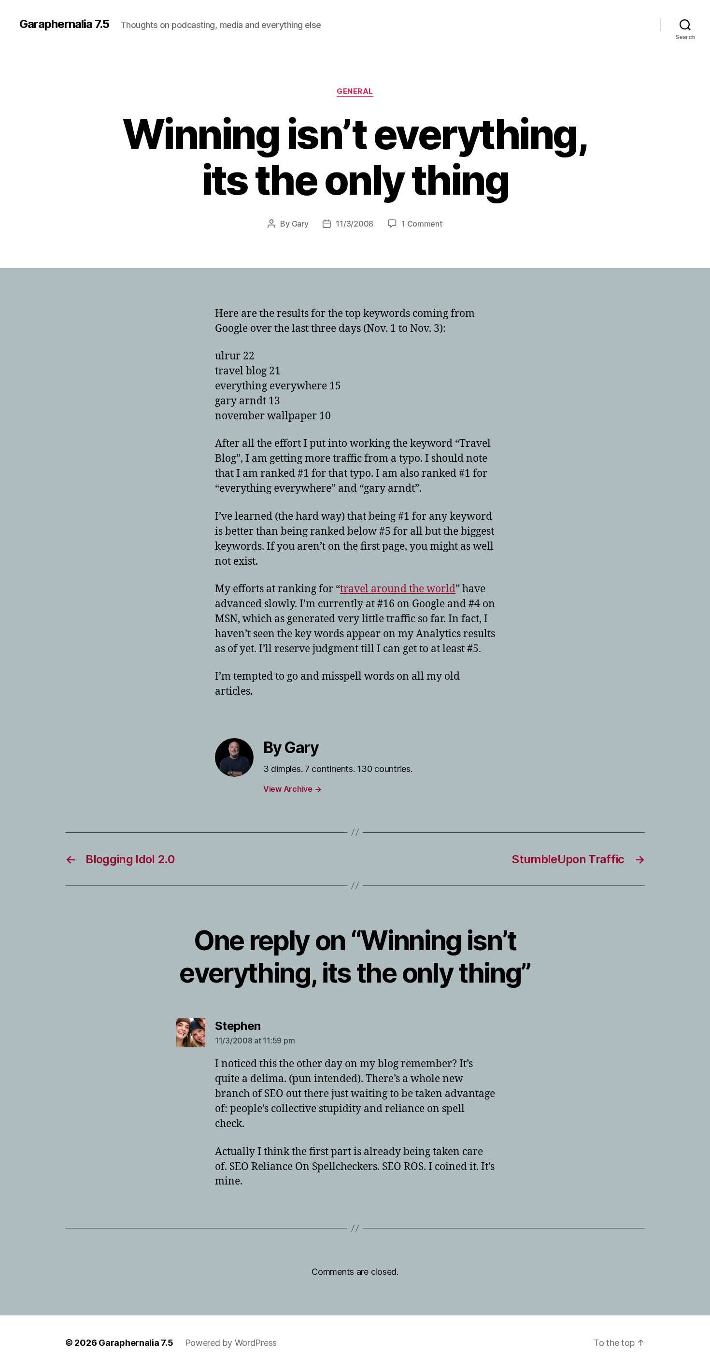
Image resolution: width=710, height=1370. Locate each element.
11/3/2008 (354, 223)
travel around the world (397, 589)
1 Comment (421, 223)
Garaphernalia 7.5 (64, 24)
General (355, 91)
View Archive (292, 789)
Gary (300, 223)
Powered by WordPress (231, 1343)
